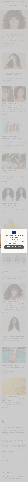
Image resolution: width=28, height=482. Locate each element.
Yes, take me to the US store (14, 246)
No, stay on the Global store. (14, 250)
